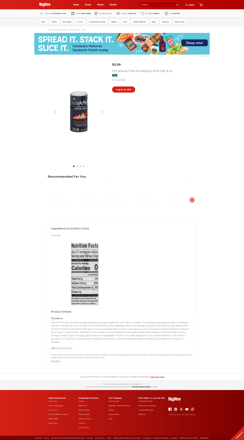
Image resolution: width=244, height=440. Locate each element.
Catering (82, 423)
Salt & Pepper (74, 30)
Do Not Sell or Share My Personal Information (68, 438)
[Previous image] (54, 111)
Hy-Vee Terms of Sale (141, 387)
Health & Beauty (139, 22)
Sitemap (38, 438)
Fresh (43, 22)
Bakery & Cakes (84, 414)
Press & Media (53, 419)
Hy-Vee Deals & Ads (145, 401)
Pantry (54, 22)
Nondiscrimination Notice (188, 438)
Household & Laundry (97, 22)
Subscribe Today (157, 377)
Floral (125, 22)
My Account (53, 410)
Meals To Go (83, 406)
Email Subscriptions (56, 406)
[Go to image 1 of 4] (73, 166)
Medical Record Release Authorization (127, 438)
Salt (83, 30)
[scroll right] (192, 200)
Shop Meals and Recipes (147, 406)
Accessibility (204, 438)
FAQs (111, 419)
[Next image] (102, 111)
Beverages (67, 22)
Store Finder (53, 423)
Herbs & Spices (61, 30)
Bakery (114, 22)
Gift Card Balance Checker (58, 414)
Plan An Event (84, 427)
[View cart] (201, 4)
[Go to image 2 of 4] (77, 166)
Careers (111, 410)
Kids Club (142, 414)
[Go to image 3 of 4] (80, 166)
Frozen (80, 22)
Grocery (81, 401)
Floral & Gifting (84, 410)
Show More (55, 361)
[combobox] (159, 5)
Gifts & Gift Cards (85, 419)
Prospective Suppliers (161, 438)
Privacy (46, 438)
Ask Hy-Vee (53, 401)
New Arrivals (179, 22)
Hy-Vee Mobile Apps (146, 410)
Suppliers (174, 438)
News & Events (114, 414)
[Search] (177, 4)
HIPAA (109, 438)
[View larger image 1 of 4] (78, 112)
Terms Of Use (100, 438)
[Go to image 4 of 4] (83, 166)
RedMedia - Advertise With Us (119, 406)
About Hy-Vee (114, 401)
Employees (147, 438)
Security (90, 438)
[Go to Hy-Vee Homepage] (45, 5)
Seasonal (165, 22)
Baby (154, 22)
